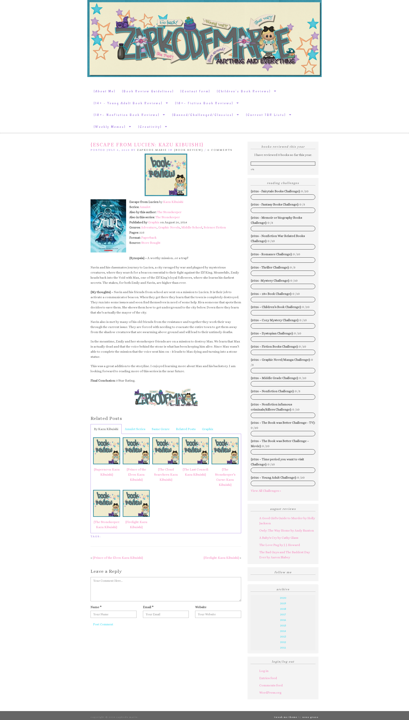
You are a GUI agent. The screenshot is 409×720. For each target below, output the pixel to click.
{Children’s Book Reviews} (245, 91)
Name (96, 607)
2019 (283, 603)
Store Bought (150, 243)
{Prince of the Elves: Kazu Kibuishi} (136, 475)
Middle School (191, 227)
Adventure (149, 227)
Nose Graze (310, 717)
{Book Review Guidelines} (148, 91)
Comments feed (271, 685)
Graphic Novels (169, 227)
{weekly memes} (111, 127)
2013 (283, 636)
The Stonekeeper (169, 212)
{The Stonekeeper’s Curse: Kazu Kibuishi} (225, 477)
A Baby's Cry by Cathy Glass (278, 538)
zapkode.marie (152, 149)
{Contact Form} (195, 91)
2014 (283, 631)
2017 (283, 614)
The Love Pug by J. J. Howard (279, 545)
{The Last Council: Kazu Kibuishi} (196, 472)
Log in (263, 671)
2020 (283, 597)
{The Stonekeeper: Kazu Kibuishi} (107, 524)
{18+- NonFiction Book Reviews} (128, 115)
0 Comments (220, 149)
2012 (283, 642)
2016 (283, 620)
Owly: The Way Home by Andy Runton (286, 530)
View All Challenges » (266, 491)
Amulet (145, 207)
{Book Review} (188, 149)
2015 (283, 625)
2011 (283, 647)
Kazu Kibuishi (173, 202)
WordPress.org (270, 692)
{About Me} (105, 91)
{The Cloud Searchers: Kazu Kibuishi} (166, 475)
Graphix (153, 222)
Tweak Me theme (285, 717)
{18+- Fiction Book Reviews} (205, 103)
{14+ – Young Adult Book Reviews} (130, 103)
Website (200, 607)
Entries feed (268, 678)
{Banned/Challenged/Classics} (204, 115)
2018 (283, 608)
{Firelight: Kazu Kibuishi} (136, 524)
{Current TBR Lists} (267, 115)
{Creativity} (151, 127)
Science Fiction (215, 227)
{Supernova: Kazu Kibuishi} (107, 472)
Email (148, 607)
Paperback (149, 238)
